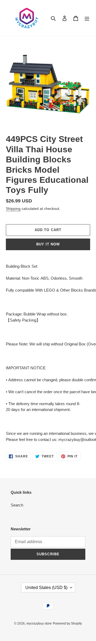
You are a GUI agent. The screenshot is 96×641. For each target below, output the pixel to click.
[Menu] (87, 18)
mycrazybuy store (39, 623)
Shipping (13, 208)
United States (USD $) (46, 587)
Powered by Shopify (67, 623)
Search (17, 505)
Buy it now (48, 244)
